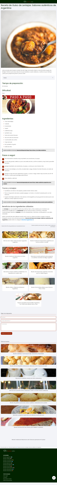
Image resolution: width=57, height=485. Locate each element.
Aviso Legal (5, 475)
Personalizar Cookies (7, 478)
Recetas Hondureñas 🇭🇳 (8, 461)
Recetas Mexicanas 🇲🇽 (7, 463)
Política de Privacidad (7, 480)
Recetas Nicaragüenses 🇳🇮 (8, 464)
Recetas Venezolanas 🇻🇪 (8, 470)
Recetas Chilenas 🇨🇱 (7, 458)
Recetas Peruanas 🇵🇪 (7, 466)
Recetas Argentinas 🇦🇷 (7, 457)
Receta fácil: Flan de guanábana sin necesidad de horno (13, 226)
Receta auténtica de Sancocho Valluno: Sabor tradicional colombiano (43, 226)
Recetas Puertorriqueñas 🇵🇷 (8, 467)
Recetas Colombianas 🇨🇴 (8, 460)
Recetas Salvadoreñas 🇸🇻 (8, 469)
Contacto (5, 477)
